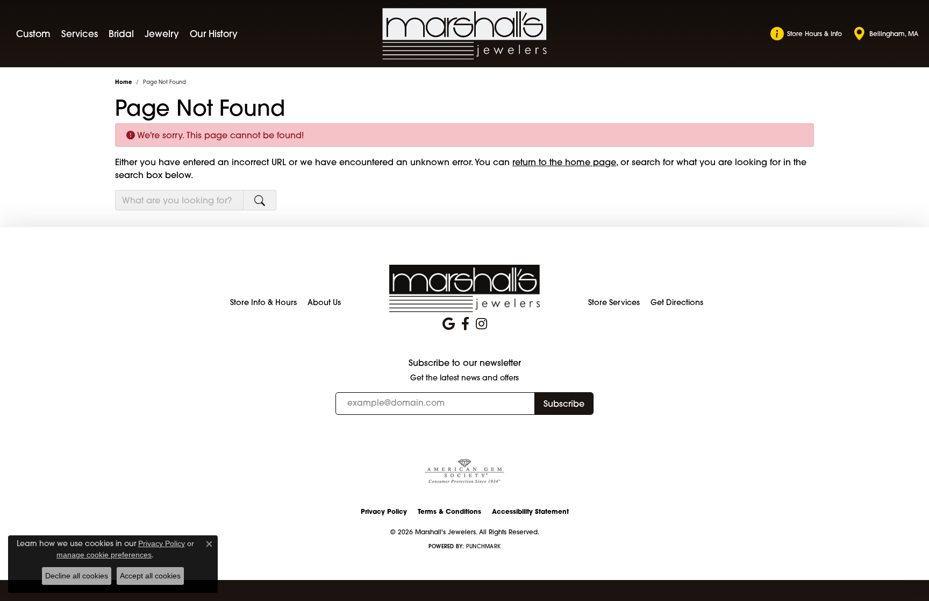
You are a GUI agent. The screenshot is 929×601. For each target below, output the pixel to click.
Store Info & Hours (263, 302)
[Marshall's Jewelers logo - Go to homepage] (464, 34)
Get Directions (677, 302)
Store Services (614, 302)
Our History (214, 33)
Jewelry (162, 33)
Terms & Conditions (449, 511)
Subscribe (564, 403)
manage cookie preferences (104, 554)
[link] (806, 34)
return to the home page (564, 162)
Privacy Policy (384, 511)
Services (79, 33)
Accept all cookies (150, 575)
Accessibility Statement (530, 511)
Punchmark (483, 546)
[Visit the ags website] (464, 471)
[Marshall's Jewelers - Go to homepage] (464, 287)
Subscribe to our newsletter (465, 363)
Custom (33, 33)
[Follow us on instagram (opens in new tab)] (481, 323)
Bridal (121, 33)
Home (123, 82)
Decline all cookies (76, 575)
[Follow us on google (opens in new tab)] (448, 323)
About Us (324, 302)
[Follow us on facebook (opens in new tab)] (465, 323)
